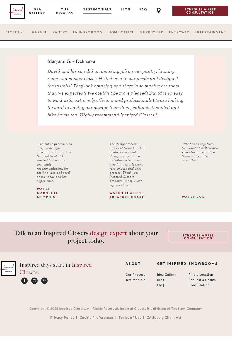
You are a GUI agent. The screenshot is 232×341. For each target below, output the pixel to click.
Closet (12, 32)
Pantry (60, 32)
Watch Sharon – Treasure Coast (127, 195)
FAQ (143, 9)
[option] (116, 90)
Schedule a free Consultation (200, 10)
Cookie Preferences (97, 317)
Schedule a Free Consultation (198, 237)
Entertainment (211, 32)
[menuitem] (37, 12)
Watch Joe (193, 196)
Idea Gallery (37, 11)
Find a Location (200, 274)
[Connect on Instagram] (34, 281)
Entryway (179, 32)
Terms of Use (129, 317)
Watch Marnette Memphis (47, 193)
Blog (125, 9)
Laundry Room (88, 32)
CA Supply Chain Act (164, 317)
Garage (39, 32)
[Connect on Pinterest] (44, 281)
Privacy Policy (62, 317)
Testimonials (97, 9)
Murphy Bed (152, 32)
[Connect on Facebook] (24, 281)
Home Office (121, 32)
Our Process (64, 11)
